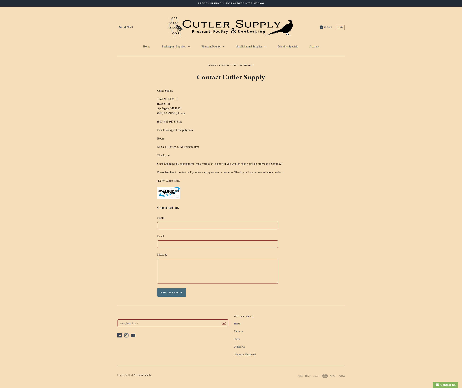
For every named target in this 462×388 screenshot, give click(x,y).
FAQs (236, 339)
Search (237, 323)
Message (162, 254)
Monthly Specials (288, 46)
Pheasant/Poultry (211, 46)
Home (146, 46)
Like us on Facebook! (245, 354)
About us (238, 331)
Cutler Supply (144, 375)
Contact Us (239, 346)
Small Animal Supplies (249, 46)
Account (314, 46)
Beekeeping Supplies (174, 46)
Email (160, 236)
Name (160, 217)
